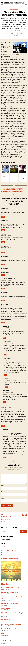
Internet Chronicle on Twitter (9, 558)
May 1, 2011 (19, 33)
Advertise (4, 521)
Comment (4, 473)
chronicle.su (11, 33)
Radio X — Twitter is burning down (11, 629)
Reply (3, 216)
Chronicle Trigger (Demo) (8, 551)
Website (3, 498)
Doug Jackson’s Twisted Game (10, 587)
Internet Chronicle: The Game (9, 592)
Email (2, 492)
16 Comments (15, 35)
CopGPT (3, 633)
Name (2, 485)
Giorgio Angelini (5, 608)
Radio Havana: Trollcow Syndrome (11, 624)
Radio (2, 514)
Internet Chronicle (10, 641)
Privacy (3, 552)
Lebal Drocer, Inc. (6, 519)
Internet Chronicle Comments (9, 603)
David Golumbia (5, 619)
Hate (11, 8)
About (3, 547)
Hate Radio (5, 584)
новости (15, 8)
